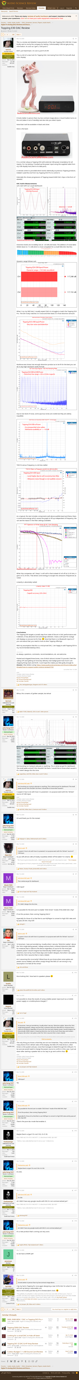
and (28, 891)
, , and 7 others (31, 1245)
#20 (76, 1275)
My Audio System (62, 1297)
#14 (76, 1101)
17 (15, 1331)
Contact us (46, 1373)
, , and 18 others (33, 809)
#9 (76, 929)
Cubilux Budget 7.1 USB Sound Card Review (25, 1351)
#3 (76, 717)
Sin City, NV (11, 864)
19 (20, 1331)
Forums (41, 8)
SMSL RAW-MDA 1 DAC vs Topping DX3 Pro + (25, 1319)
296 (13, 34)
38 (17, 1347)
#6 (76, 844)
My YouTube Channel (22, 681)
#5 (76, 815)
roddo (9, 1321)
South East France (9, 1156)
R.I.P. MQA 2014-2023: (31, 1299)
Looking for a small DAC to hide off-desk (23, 1335)
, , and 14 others (29, 1304)
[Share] (73, 39)
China (12, 742)
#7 (76, 874)
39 (20, 1347)
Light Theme (7, 1373)
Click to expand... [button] (47, 1039)
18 (18, 1331)
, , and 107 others (33, 684)
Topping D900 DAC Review (18, 1327)
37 (15, 1347)
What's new (51, 8)
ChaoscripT (10, 1337)
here (26, 18)
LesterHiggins (69, 1337)
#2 (76, 690)
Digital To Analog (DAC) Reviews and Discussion (24, 1322)
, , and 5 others (32, 990)
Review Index (30, 8)
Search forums (13, 11)
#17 (76, 1190)
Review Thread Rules (22, 678)
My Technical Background (24, 679)
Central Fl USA (10, 1303)
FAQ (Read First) (8, 8)
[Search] (76, 8)
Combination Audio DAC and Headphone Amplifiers (25, 1346)
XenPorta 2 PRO (31, 1378)
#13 (76, 1072)
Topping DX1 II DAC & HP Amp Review (22, 1343)
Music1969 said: (22, 1076)
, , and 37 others (33, 774)
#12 (76, 1018)
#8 (76, 897)
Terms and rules (55, 1373)
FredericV (70, 1329)
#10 (76, 972)
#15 (76, 1131)
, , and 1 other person (33, 712)
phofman (70, 1353)
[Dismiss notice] (76, 16)
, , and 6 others (33, 869)
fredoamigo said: (23, 1165)
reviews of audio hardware (38, 16)
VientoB (71, 1347)
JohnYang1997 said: (24, 783)
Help (73, 1373)
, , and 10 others (32, 839)
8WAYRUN (49, 1378)
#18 (76, 1221)
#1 (76, 38)
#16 (76, 1161)
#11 (76, 995)
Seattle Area (10, 67)
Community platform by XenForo (28, 1376)
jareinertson (69, 1321)
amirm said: (21, 848)
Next (18, 34)
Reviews (20, 8)
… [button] (9, 34)
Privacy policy (66, 1373)
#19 (76, 1250)
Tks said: (20, 1022)
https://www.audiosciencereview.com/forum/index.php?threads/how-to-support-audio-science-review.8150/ (47, 666)
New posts (4, 11)
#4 (76, 779)
